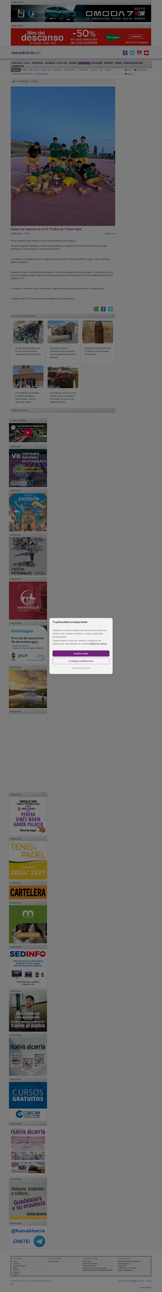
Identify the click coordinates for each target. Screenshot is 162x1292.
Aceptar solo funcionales (81, 668)
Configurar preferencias (81, 661)
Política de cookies (98, 643)
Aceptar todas (81, 653)
